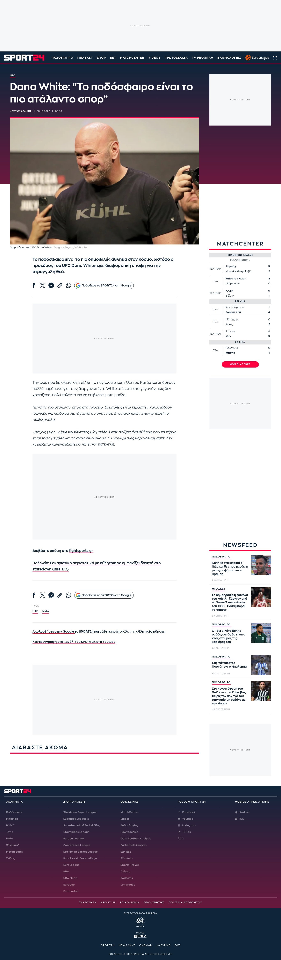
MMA (45, 611)
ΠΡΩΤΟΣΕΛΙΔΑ (176, 57)
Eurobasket (71, 891)
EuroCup (69, 884)
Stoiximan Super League (79, 812)
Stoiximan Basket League (80, 852)
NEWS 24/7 (127, 945)
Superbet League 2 (76, 819)
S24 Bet (126, 852)
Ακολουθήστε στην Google (54, 631)
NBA (66, 871)
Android (244, 812)
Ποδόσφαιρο (62, 57)
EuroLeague (71, 865)
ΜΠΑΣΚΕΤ (218, 589)
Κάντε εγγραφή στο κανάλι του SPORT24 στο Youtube (74, 641)
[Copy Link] (60, 285)
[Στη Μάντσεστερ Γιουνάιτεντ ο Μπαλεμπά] (261, 665)
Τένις (9, 832)
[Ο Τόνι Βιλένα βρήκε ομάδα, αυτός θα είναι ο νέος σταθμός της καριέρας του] (261, 633)
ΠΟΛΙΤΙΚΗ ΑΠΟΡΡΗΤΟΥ (185, 902)
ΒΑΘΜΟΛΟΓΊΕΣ (229, 57)
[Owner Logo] (140, 921)
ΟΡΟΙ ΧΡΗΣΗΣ (154, 902)
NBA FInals (70, 878)
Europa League (73, 838)
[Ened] (140, 936)
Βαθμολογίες (129, 825)
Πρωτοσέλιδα (129, 832)
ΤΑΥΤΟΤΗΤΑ (87, 902)
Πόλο (9, 838)
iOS (241, 819)
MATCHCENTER (132, 57)
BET (113, 57)
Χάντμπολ (12, 845)
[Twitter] (42, 285)
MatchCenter (129, 812)
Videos (125, 819)
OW (177, 945)
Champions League (76, 832)
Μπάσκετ (85, 57)
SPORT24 (108, 945)
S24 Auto (127, 858)
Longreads (128, 884)
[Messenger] (51, 285)
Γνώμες (125, 871)
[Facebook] (34, 285)
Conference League (76, 845)
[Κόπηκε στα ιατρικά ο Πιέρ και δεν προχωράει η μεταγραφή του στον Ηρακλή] (261, 565)
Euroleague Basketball (256, 58)
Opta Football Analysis (136, 838)
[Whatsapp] (68, 285)
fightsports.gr (81, 551)
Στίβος (10, 858)
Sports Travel (130, 865)
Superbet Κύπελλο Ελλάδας (81, 825)
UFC (35, 611)
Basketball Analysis (133, 845)
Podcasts (127, 878)
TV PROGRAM (203, 57)
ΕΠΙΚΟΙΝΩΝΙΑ (130, 902)
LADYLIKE (164, 945)
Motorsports (14, 852)
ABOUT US (108, 902)
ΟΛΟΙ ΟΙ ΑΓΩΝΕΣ (240, 364)
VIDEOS (154, 57)
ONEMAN (145, 945)
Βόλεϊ (9, 825)
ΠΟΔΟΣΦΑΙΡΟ (221, 556)
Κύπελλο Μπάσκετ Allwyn (80, 858)
